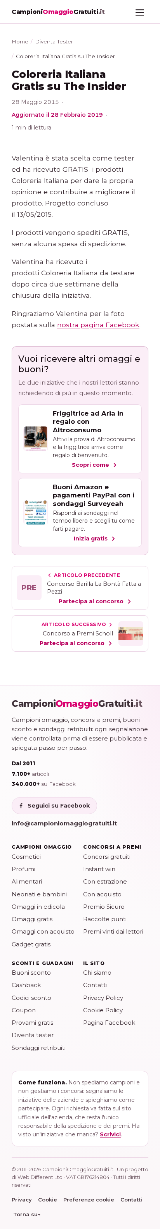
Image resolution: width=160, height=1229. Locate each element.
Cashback (26, 985)
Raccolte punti (105, 919)
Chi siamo (97, 972)
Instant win (99, 869)
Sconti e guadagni (42, 963)
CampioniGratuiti (77, 703)
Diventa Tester (54, 41)
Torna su (27, 1214)
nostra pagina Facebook (98, 325)
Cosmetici (26, 856)
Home (20, 41)
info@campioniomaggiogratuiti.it (64, 823)
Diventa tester (33, 1035)
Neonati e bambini (39, 894)
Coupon (24, 1010)
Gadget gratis (31, 944)
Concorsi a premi (112, 847)
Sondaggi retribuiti (39, 1047)
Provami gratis (32, 1022)
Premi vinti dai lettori (113, 931)
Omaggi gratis (32, 919)
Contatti (95, 985)
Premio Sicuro (104, 906)
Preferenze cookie (88, 1199)
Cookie (47, 1199)
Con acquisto (102, 894)
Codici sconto (31, 997)
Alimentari (27, 881)
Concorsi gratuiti (106, 856)
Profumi (23, 869)
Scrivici (110, 1134)
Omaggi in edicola (38, 906)
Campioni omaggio (42, 847)
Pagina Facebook (109, 1022)
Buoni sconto (31, 972)
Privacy (22, 1199)
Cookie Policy (103, 1010)
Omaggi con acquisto (43, 931)
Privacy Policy (103, 997)
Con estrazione (105, 881)
